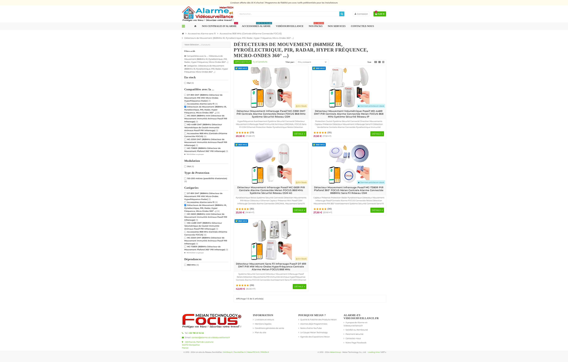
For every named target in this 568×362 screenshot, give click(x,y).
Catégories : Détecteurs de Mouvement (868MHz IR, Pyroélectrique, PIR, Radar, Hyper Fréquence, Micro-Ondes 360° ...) (206, 69)
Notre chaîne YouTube (311, 328)
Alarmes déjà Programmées (313, 324)
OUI (190, 166)
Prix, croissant (304, 62)
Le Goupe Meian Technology (314, 332)
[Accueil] (183, 33)
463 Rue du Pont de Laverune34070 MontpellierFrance (197, 345)
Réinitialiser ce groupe (195, 154)
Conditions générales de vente (269, 328)
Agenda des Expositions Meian (315, 337)
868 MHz (193, 265)
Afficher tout (242, 62)
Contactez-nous (353, 338)
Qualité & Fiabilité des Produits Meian (318, 319)
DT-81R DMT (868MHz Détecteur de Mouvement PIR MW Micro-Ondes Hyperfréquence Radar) (203, 98)
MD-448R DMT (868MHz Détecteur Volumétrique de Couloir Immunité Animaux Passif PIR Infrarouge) (203, 127)
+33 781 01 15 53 (196, 333)
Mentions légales (263, 324)
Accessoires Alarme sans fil (202, 104)
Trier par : (290, 62)
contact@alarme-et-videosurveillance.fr (211, 337)
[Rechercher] (341, 14)
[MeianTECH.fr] (208, 13)
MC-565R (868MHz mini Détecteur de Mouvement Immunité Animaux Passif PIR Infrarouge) (205, 118)
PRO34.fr (265, 352)
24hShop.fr (228, 352)
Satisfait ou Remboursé (357, 330)
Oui (190, 83)
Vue (369, 62)
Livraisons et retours (264, 319)
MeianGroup (335, 352)
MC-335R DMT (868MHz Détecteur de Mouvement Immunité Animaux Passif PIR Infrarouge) (205, 142)
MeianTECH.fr (253, 352)
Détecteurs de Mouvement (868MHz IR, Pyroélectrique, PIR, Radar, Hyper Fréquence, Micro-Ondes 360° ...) (205, 110)
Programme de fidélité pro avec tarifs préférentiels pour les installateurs (301, 2)
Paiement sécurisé (354, 334)
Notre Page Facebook (356, 342)
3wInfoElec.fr (240, 352)
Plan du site (260, 332)
